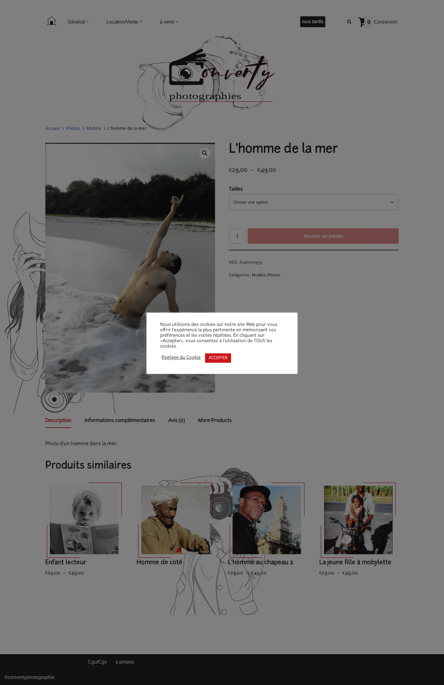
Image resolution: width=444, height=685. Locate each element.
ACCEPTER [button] (218, 358)
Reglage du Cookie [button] (181, 357)
